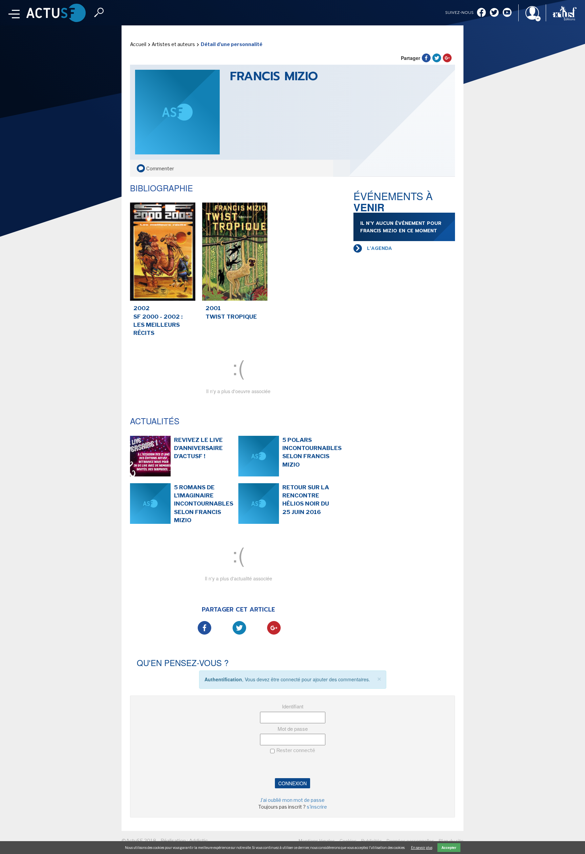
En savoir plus (421, 848)
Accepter (448, 847)
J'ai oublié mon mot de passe (292, 800)
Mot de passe (293, 728)
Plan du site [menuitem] (451, 841)
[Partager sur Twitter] (436, 58)
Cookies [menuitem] (348, 841)
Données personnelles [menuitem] (410, 841)
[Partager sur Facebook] (426, 58)
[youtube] (507, 13)
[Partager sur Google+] (447, 58)
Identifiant (292, 706)
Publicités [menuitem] (371, 841)
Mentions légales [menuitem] (317, 841)
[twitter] (494, 13)
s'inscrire (317, 807)
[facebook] (481, 13)
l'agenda (379, 248)
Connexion (292, 783)
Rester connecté (295, 750)
